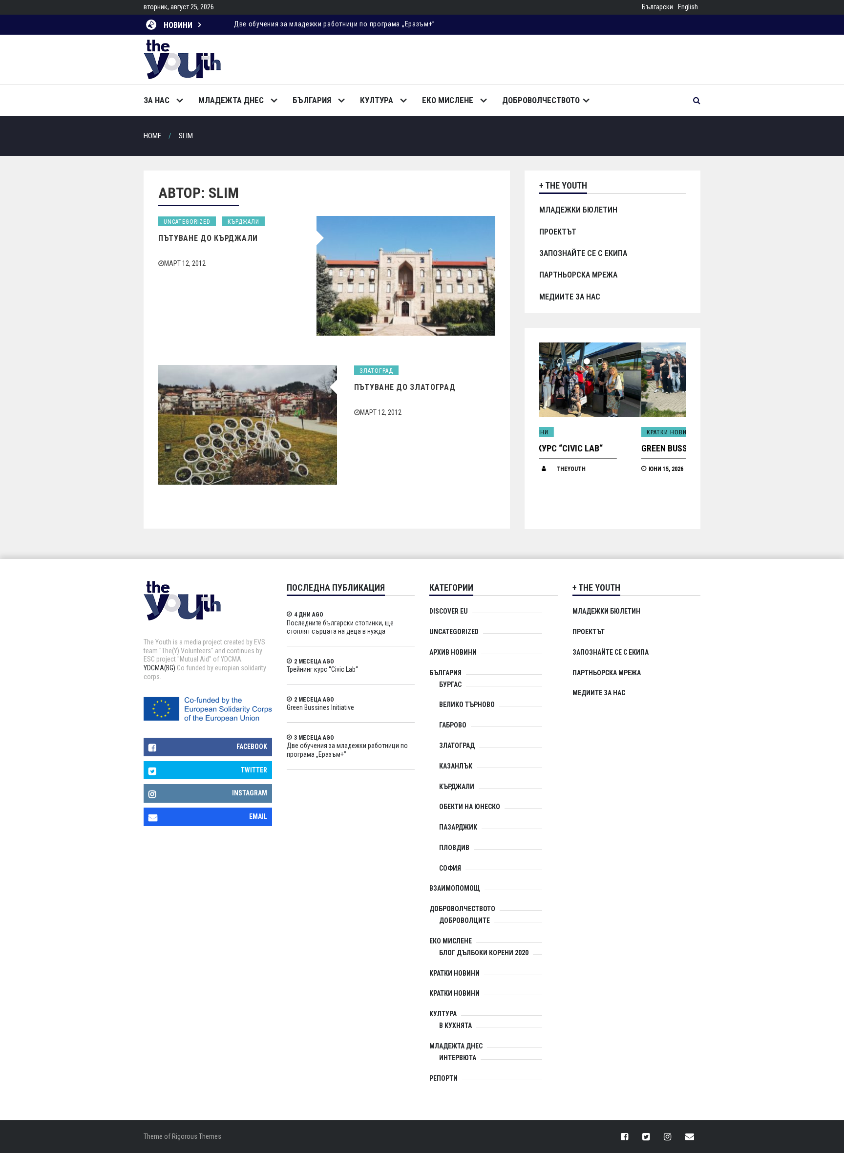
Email (258, 816)
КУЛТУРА (376, 100)
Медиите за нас (569, 296)
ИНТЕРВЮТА (457, 1058)
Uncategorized (187, 221)
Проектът (557, 231)
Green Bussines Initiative (591, 448)
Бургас (450, 684)
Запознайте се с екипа (583, 253)
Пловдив (454, 848)
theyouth (615, 469)
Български (657, 7)
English (688, 7)
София (450, 868)
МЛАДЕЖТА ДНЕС (231, 100)
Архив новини (453, 652)
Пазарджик (458, 827)
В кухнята (455, 1025)
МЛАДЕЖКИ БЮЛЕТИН (578, 209)
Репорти (443, 1078)
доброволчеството (541, 100)
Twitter (254, 770)
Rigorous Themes (196, 1136)
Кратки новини (569, 432)
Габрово (452, 725)
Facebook (251, 746)
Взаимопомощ (454, 888)
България (312, 100)
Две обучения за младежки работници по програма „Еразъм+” (334, 24)
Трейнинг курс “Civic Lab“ (322, 669)
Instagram (249, 793)
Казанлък (455, 766)
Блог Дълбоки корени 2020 (483, 953)
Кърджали (243, 221)
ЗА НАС (156, 100)
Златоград (376, 370)
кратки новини (454, 993)
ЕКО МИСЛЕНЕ (447, 100)
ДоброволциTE (464, 920)
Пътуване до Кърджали (208, 238)
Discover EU (448, 611)
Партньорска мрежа (578, 274)
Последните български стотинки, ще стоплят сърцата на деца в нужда (340, 627)
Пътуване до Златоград (405, 387)
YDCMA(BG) (159, 668)
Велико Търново (467, 704)
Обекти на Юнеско (469, 807)
